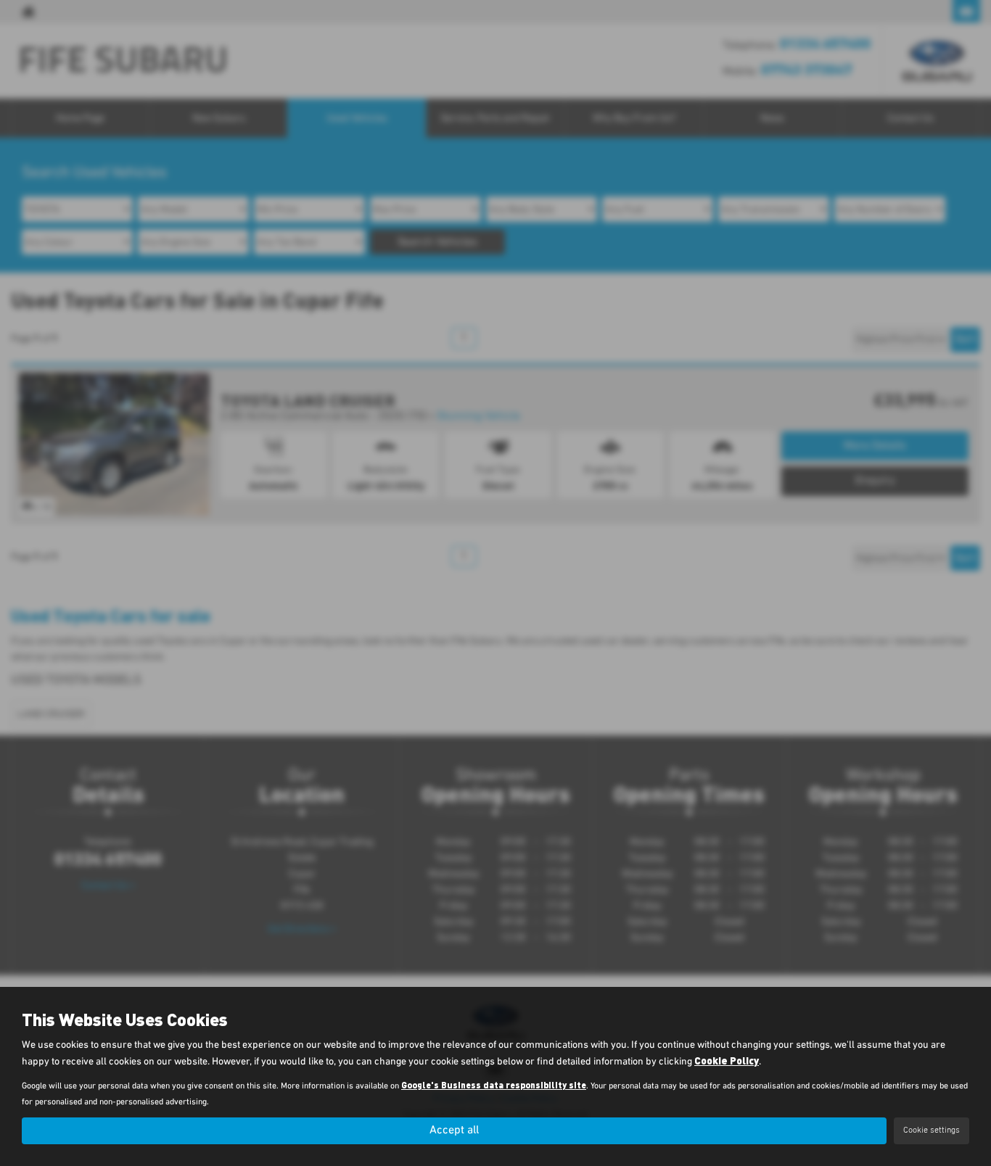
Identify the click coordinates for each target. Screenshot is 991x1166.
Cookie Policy (726, 1060)
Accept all (454, 1130)
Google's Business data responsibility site (493, 1085)
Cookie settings (931, 1130)
